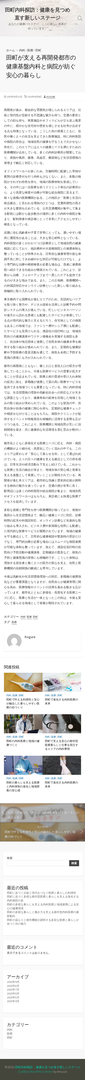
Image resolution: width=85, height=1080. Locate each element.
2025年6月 (13, 993)
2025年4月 (13, 1001)
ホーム (10, 50)
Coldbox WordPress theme (35, 1071)
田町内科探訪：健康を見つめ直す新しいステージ (47, 1067)
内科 (22, 50)
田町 (38, 50)
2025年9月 (13, 982)
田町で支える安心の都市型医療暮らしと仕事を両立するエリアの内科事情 (61, 744)
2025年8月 (13, 986)
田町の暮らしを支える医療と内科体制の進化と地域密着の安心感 (23, 786)
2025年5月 (13, 997)
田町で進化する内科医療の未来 (61, 701)
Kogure (50, 96)
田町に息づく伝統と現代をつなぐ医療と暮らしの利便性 (41, 893)
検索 (9, 858)
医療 (30, 50)
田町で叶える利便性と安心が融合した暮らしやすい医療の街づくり (23, 703)
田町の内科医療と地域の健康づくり (23, 742)
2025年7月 (13, 989)
